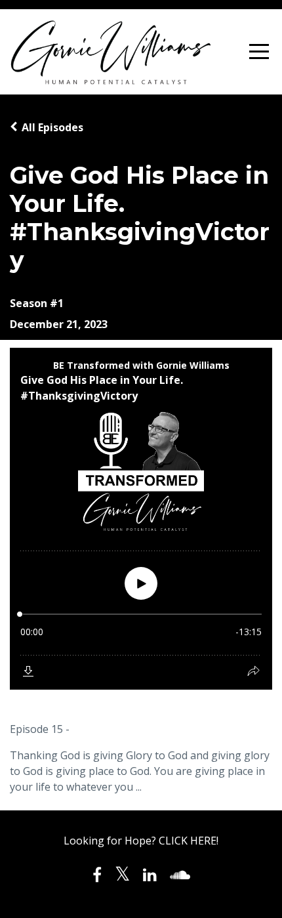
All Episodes (52, 127)
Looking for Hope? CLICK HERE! (141, 840)
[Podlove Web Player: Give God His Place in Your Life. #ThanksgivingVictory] (141, 519)
